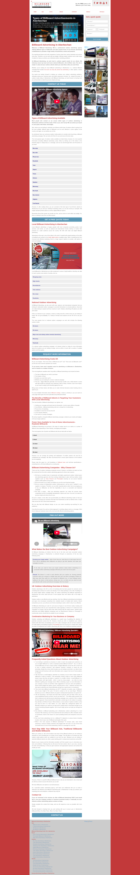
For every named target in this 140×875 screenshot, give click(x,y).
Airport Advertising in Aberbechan (41, 852)
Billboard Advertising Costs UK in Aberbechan (43, 831)
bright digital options (53, 237)
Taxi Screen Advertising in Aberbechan (42, 866)
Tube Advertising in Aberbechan (41, 842)
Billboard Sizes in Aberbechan (40, 824)
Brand (61, 11)
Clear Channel (50, 478)
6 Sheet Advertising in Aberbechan (41, 826)
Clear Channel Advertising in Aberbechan (43, 834)
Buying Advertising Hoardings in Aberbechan (43, 873)
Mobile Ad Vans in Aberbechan (40, 865)
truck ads (46, 69)
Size (43, 11)
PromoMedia (56, 624)
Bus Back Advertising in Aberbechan (42, 868)
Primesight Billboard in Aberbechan (42, 836)
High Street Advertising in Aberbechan (42, 837)
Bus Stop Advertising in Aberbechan (42, 840)
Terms (90, 821)
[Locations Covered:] (31, 1)
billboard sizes (62, 462)
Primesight (59, 478)
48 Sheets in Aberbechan (39, 828)
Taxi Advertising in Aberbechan (41, 860)
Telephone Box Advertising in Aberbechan (43, 845)
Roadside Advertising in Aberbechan (42, 844)
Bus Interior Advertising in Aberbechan (42, 870)
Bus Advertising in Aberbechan (40, 862)
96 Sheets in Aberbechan (39, 829)
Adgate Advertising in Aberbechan (41, 857)
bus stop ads (53, 69)
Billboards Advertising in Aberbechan (41, 821)
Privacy (86, 821)
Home (35, 11)
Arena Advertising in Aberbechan (41, 853)
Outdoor (74, 11)
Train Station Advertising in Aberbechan (43, 850)
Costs (50, 11)
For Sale (102, 11)
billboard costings (55, 392)
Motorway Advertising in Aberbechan (42, 849)
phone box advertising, (63, 69)
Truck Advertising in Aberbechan (41, 863)
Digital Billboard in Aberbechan (41, 847)
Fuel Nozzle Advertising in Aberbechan (43, 871)
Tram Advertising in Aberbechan (41, 855)
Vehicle (88, 11)
